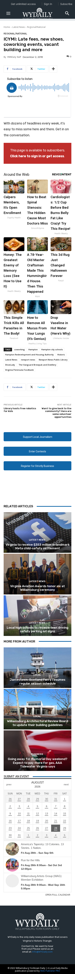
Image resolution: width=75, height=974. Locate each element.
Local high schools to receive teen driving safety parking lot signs (37, 629)
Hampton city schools (52, 349)
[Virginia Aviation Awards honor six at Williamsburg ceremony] (37, 574)
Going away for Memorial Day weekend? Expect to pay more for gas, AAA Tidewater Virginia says (37, 762)
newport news (28, 359)
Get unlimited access (23, 3)
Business (37, 754)
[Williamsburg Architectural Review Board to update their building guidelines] (37, 709)
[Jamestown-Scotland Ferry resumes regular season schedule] (37, 667)
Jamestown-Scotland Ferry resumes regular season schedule (37, 681)
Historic (61, 354)
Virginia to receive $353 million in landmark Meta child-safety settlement (38, 546)
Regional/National (36, 27)
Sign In (48, 3)
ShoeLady (10, 364)
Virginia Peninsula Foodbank (19, 369)
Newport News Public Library (53, 359)
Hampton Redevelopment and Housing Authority (29, 354)
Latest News (18, 27)
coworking (19, 349)
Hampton (33, 349)
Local (37, 675)
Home (7, 27)
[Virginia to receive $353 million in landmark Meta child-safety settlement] (37, 532)
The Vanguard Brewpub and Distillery (37, 364)
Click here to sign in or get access (37, 156)
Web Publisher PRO (50, 970)
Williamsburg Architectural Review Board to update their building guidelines (37, 723)
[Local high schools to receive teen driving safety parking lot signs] (37, 615)
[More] (53, 69)
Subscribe (66, 3)
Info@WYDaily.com (42, 951)
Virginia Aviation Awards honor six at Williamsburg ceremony (37, 588)
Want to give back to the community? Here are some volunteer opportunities (56, 412)
